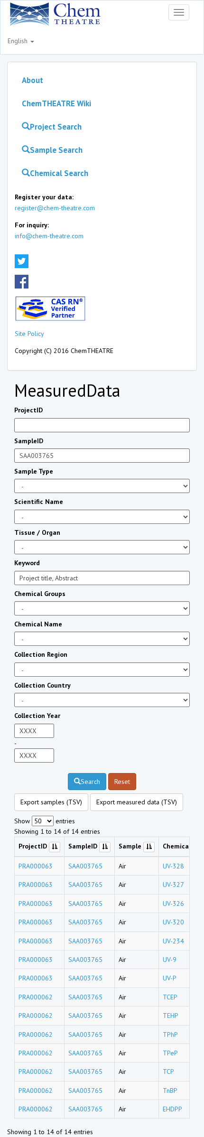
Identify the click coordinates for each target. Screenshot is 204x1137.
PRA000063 (36, 866)
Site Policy (29, 333)
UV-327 (173, 884)
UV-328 (173, 866)
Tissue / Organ (37, 532)
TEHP (170, 1015)
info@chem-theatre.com (49, 236)
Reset (122, 781)
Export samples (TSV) (51, 802)
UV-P (169, 978)
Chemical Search (59, 173)
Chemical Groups (39, 593)
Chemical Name (38, 624)
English (18, 41)
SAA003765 (85, 866)
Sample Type (33, 471)
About (32, 80)
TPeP (170, 1053)
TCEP (170, 997)
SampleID (28, 441)
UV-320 (173, 922)
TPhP (170, 1034)
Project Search (56, 126)
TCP (168, 1071)
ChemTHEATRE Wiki (56, 103)
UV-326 (173, 903)
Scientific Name (38, 501)
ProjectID (28, 410)
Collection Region (40, 654)
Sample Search (56, 150)
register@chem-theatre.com (55, 208)
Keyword (27, 563)
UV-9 (169, 959)
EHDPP (172, 1109)
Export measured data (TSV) (136, 802)
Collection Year (37, 715)
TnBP (170, 1090)
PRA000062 (36, 997)
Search (90, 781)
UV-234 (173, 941)
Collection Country (42, 685)
